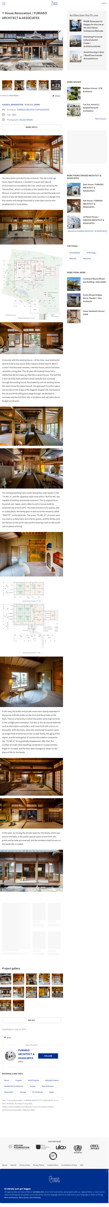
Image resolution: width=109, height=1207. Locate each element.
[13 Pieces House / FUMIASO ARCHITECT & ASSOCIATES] (74, 222)
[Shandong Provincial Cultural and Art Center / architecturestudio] (75, 41)
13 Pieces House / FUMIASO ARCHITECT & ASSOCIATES (93, 220)
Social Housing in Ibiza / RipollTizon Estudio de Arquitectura (93, 55)
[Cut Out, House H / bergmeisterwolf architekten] (74, 109)
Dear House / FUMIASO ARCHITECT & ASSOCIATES (93, 187)
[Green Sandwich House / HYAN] (74, 316)
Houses (6, 104)
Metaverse (87, 258)
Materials (72, 258)
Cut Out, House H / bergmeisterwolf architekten (91, 107)
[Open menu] (3, 3)
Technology (91, 252)
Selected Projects (52, 1080)
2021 (14, 114)
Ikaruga (52, 178)
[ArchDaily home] (54, 3)
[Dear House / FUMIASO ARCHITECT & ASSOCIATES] (74, 189)
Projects (18, 1080)
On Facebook (37, 1092)
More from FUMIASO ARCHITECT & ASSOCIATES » (87, 232)
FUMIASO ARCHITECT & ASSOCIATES (33, 109)
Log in (104, 3)
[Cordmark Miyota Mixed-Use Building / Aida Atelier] (74, 284)
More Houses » (101, 119)
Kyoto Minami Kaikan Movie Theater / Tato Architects (92, 298)
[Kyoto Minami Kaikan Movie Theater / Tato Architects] (74, 300)
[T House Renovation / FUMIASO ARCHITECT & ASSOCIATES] (5, 979)
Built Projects (33, 1080)
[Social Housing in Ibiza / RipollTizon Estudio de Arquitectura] (75, 56)
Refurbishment (48, 1086)
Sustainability (74, 252)
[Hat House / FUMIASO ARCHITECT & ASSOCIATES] (74, 206)
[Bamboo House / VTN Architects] (74, 93)
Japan (37, 104)
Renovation (17, 104)
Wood (6, 1080)
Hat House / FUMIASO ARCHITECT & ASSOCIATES (93, 204)
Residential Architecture (13, 1086)
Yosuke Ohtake (26, 119)
